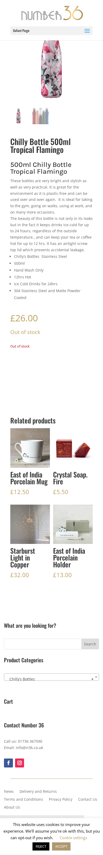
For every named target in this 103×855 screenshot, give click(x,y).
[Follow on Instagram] (19, 763)
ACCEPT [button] (61, 846)
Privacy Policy (60, 800)
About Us (12, 807)
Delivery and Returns (38, 792)
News (9, 792)
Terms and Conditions (23, 800)
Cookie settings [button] (73, 837)
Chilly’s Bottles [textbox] (49, 679)
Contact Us (87, 800)
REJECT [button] (41, 846)
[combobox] (51, 677)
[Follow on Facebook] (8, 763)
